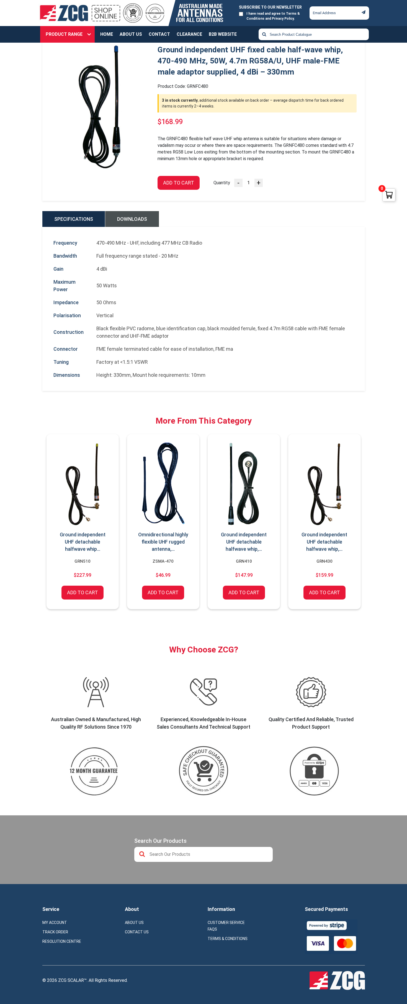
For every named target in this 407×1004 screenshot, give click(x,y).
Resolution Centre (61, 941)
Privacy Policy (283, 19)
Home (106, 34)
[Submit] (363, 12)
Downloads (132, 219)
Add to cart (178, 183)
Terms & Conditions (228, 938)
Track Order (55, 932)
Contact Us (137, 932)
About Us (131, 34)
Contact (159, 34)
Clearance (189, 34)
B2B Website (223, 34)
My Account (54, 922)
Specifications (73, 219)
